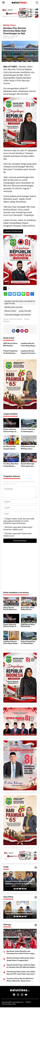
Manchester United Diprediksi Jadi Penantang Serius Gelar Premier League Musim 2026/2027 (20, 952)
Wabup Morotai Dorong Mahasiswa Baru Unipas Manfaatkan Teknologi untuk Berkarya (10, 609)
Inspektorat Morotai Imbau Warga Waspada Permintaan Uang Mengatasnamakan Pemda (29, 345)
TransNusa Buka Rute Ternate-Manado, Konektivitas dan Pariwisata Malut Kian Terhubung (10, 465)
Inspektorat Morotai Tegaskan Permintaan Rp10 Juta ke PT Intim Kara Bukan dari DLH (28, 352)
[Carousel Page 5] (25, 888)
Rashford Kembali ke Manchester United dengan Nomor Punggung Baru (20, 959)
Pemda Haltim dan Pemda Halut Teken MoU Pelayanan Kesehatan (19, 912)
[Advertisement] (20, 568)
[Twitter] (18, 331)
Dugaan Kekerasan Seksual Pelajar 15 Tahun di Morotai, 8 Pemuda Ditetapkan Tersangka (10, 430)
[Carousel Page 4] (23, 888)
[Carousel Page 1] (15, 888)
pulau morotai (25, 311)
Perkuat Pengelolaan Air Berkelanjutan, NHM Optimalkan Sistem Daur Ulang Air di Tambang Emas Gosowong (11, 352)
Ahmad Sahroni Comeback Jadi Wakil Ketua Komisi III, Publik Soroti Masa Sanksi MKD (20, 882)
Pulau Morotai (10, 37)
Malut (4, 37)
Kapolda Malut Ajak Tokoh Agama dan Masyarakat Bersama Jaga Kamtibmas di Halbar (28, 465)
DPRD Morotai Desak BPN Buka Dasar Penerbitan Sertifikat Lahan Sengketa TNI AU (28, 448)
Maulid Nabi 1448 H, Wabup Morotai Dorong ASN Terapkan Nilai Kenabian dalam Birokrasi (28, 609)
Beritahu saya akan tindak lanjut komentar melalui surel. (17, 528)
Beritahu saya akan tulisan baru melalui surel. (17, 534)
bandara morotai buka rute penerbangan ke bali (19, 302)
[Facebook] (13, 331)
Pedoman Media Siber (9, 1004)
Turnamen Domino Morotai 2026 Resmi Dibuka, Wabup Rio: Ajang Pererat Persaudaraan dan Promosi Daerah (20, 980)
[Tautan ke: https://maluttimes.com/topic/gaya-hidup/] (35, 897)
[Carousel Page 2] (17, 888)
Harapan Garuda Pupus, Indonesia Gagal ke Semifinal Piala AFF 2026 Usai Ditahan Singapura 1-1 (21, 966)
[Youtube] (26, 331)
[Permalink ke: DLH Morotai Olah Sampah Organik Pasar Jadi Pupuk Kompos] (11, 440)
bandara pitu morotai (13, 307)
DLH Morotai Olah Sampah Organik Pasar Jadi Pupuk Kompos (9, 448)
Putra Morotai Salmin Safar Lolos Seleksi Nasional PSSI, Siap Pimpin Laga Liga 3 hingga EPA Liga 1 (21, 973)
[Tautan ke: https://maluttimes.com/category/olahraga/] (35, 925)
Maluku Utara (9, 25)
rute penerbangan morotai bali (17, 314)
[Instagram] (22, 331)
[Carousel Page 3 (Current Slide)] (20, 888)
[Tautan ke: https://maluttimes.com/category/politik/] (35, 867)
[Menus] (3, 2)
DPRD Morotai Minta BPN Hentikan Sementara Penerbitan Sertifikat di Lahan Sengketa (11, 345)
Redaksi (28, 1002)
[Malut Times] (20, 2)
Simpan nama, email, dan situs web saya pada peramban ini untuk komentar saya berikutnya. (18, 520)
